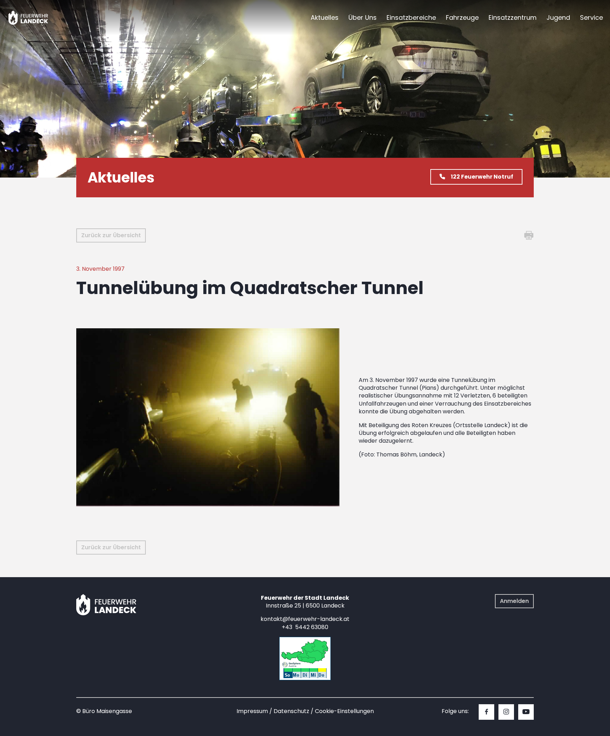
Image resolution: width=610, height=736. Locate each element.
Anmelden (514, 601)
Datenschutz (291, 711)
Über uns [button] (362, 17)
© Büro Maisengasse (104, 711)
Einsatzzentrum (513, 17)
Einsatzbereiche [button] (411, 17)
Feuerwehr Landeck (36, 18)
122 (482, 177)
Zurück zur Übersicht (111, 235)
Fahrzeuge (462, 17)
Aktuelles (325, 17)
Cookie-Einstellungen (344, 711)
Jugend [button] (558, 17)
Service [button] (591, 17)
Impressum (252, 711)
